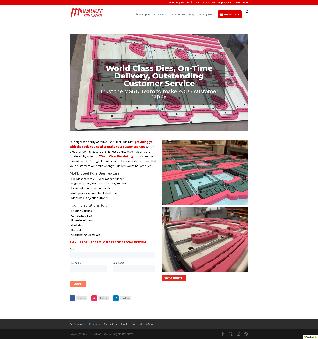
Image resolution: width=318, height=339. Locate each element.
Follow (81, 298)
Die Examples (176, 2)
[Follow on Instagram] (94, 298)
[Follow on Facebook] (72, 298)
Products (192, 2)
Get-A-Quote (241, 2)
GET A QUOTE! (173, 277)
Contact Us (209, 2)
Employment (225, 2)
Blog (191, 14)
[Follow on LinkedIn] (116, 298)
